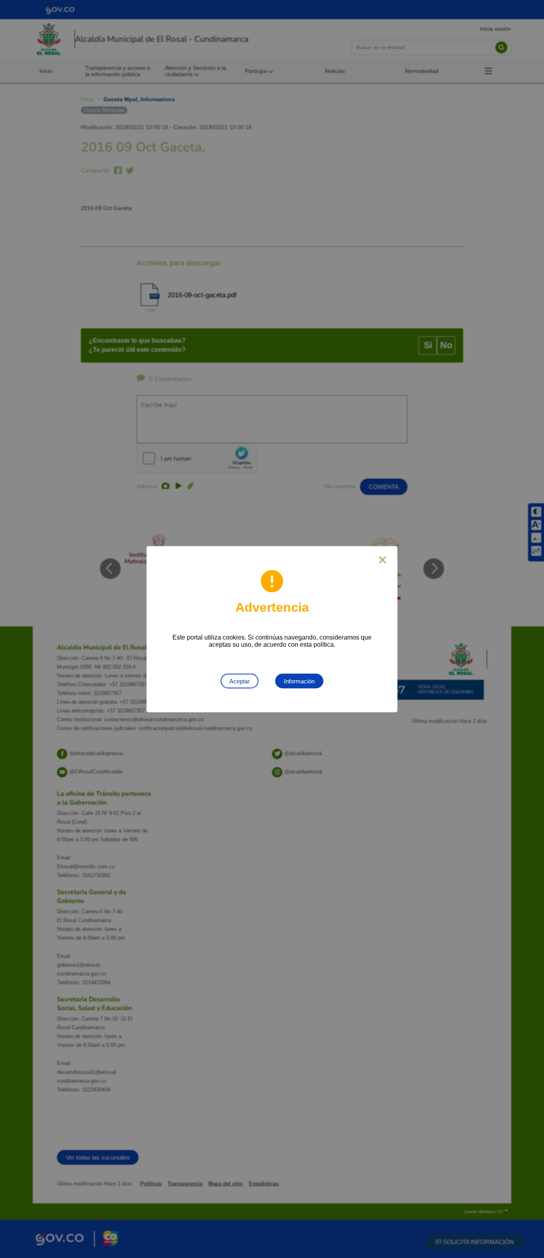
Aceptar (239, 680)
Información (299, 680)
